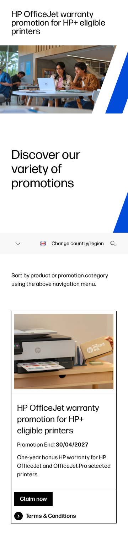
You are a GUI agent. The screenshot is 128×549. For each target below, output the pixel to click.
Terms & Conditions (51, 515)
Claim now (33, 498)
